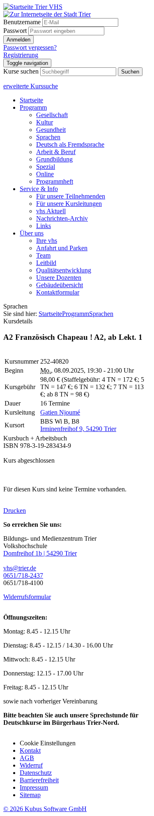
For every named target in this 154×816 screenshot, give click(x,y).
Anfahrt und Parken (61, 247)
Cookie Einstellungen (48, 743)
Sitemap (30, 794)
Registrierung (20, 54)
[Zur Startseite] (32, 6)
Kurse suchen (21, 71)
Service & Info (39, 188)
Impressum (34, 787)
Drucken (14, 510)
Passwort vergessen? (30, 47)
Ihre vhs (46, 240)
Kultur (44, 122)
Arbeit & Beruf (56, 151)
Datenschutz (36, 772)
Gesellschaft (52, 114)
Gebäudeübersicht (59, 284)
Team (43, 255)
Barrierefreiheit (39, 780)
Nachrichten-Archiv (62, 218)
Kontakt (30, 750)
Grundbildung (54, 159)
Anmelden (18, 40)
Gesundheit (51, 129)
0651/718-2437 (23, 575)
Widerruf (31, 765)
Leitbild (46, 262)
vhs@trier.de (19, 568)
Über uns (32, 233)
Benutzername (22, 21)
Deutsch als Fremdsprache (70, 144)
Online (45, 174)
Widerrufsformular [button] (27, 596)
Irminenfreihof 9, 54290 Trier (78, 428)
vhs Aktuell (51, 210)
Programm (33, 107)
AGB (27, 757)
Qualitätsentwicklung (63, 270)
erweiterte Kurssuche (30, 86)
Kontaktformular (57, 292)
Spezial (45, 166)
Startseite (31, 100)
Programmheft (54, 181)
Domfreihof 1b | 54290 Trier (40, 553)
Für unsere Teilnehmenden (70, 196)
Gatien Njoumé (60, 412)
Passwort (15, 30)
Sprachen (48, 137)
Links (43, 225)
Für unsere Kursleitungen (69, 203)
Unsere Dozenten (58, 277)
